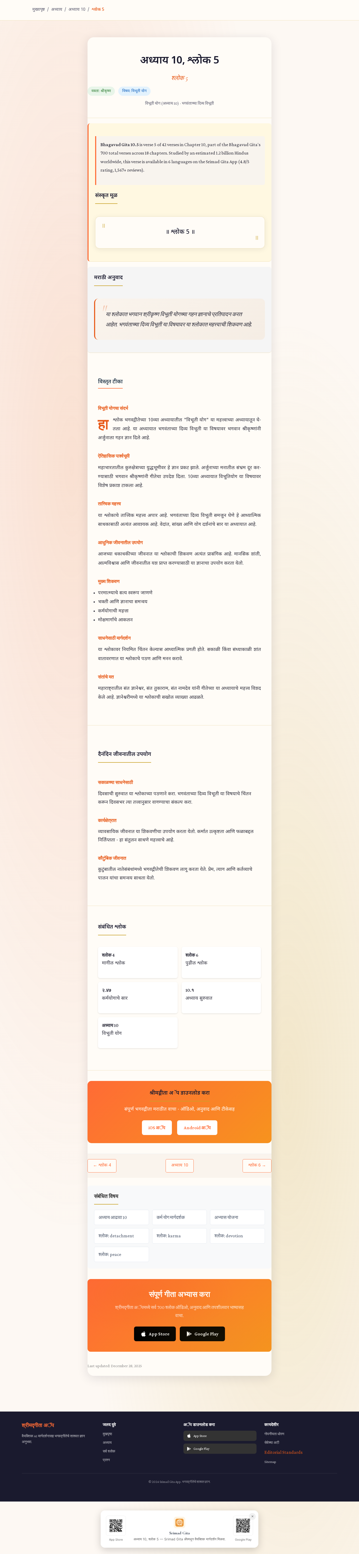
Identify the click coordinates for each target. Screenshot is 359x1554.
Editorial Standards (283, 1452)
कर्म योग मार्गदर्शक (171, 1217)
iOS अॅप (156, 1127)
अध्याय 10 (76, 10)
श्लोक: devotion (228, 1235)
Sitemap (270, 1462)
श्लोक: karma (169, 1235)
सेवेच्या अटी (271, 1442)
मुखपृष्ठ (107, 1434)
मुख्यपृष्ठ (38, 10)
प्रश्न (106, 1460)
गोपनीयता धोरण (274, 1434)
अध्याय (56, 10)
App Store (159, 1333)
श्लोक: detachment (116, 1235)
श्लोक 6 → (257, 1165)
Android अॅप (197, 1127)
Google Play (206, 1333)
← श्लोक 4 (102, 1165)
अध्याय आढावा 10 (113, 1217)
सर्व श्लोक (109, 1451)
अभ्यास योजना (226, 1217)
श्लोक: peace (110, 1254)
